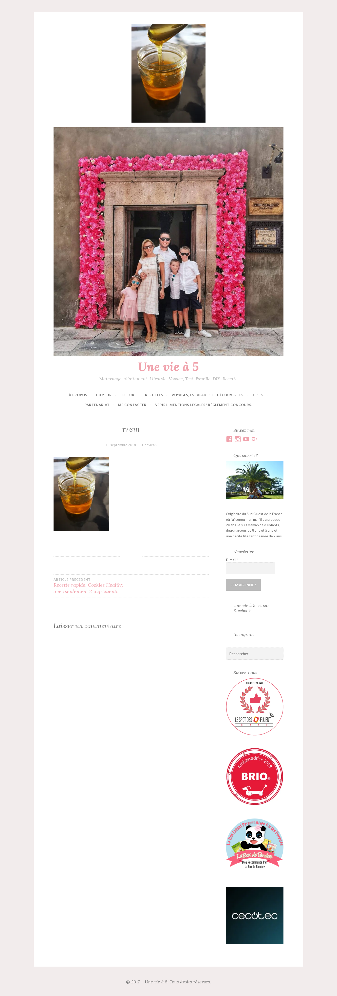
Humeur (104, 395)
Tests (257, 395)
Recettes (154, 395)
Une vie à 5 (168, 366)
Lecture (128, 395)
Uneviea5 (149, 445)
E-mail (232, 560)
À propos (78, 395)
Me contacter (132, 405)
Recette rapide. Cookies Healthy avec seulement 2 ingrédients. (88, 586)
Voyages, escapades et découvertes (207, 395)
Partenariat (97, 405)
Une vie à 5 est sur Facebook (251, 608)
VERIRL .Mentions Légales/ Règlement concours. (203, 405)
